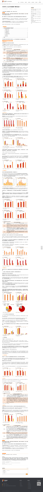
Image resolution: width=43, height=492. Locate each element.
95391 (6, 483)
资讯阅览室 (32, 2)
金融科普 (29, 2)
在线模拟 (40, 2)
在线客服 (21, 484)
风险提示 (36, 2)
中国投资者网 (29, 483)
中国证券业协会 (29, 484)
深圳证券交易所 (29, 488)
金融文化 (26, 2)
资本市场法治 (22, 2)
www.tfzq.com (7, 484)
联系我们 (21, 483)
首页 (18, 2)
